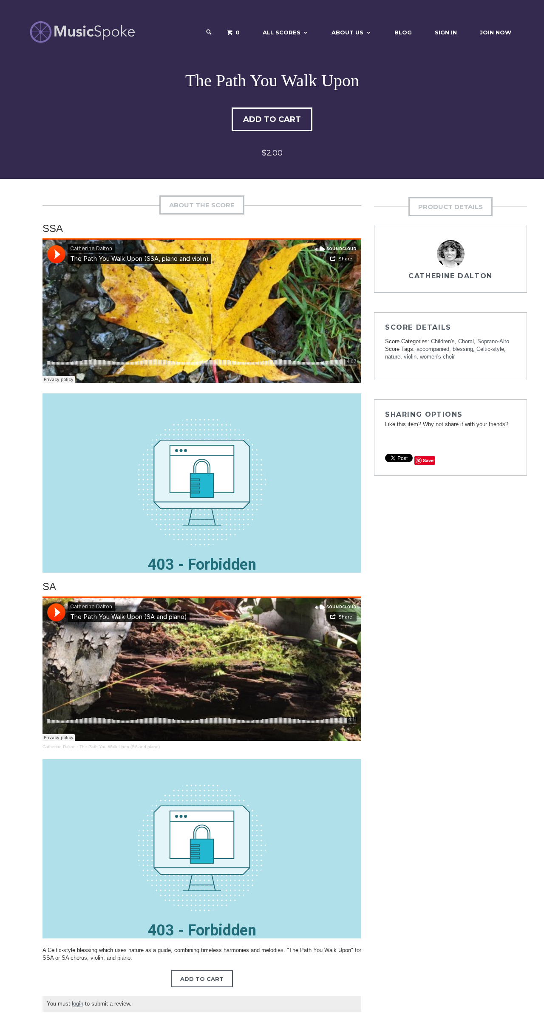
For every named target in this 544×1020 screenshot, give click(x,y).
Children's (443, 341)
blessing (463, 349)
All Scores (281, 32)
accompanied (432, 349)
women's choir (437, 356)
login (77, 1003)
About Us (347, 32)
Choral (466, 341)
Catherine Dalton (59, 746)
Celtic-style (490, 349)
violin (410, 356)
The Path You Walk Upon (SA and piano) (119, 746)
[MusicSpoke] (82, 32)
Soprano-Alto (493, 341)
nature (392, 356)
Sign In (446, 32)
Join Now (495, 32)
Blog (403, 32)
